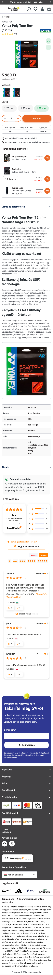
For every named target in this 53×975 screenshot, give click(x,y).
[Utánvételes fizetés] (37, 805)
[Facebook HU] (4, 844)
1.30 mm (41, 108)
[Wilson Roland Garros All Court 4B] (7, 191)
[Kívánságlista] (35, 9)
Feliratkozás (28, 745)
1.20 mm (10, 109)
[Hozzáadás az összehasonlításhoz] (48, 47)
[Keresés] (28, 9)
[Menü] (4, 9)
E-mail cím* (10, 730)
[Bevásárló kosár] (49, 9)
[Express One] (27, 821)
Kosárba (37, 118)
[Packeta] (16, 821)
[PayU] (6, 805)
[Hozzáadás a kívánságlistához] (48, 41)
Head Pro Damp (19, 159)
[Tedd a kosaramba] (47, 158)
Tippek (5, 467)
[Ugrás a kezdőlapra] (14, 9)
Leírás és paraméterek (13, 206)
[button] (8, 542)
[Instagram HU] (12, 844)
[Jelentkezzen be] (42, 9)
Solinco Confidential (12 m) (24, 172)
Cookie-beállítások (4, 830)
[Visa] (16, 805)
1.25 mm (26, 109)
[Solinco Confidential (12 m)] (7, 170)
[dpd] (6, 821)
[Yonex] (45, 30)
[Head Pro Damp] (7, 158)
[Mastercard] (27, 805)
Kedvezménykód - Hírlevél (21, 755)
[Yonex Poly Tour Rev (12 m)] (6, 92)
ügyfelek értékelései (14, 520)
